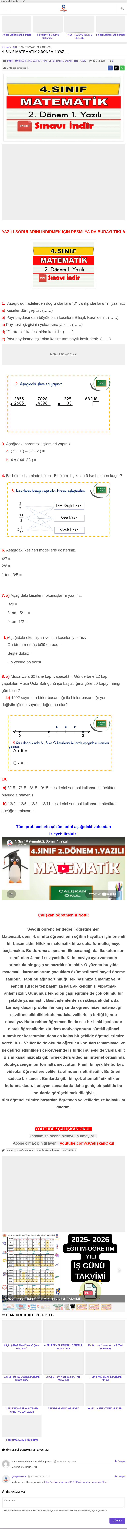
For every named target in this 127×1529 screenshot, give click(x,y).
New (45, 61)
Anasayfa (5, 47)
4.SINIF (14, 47)
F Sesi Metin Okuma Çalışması (16, 36)
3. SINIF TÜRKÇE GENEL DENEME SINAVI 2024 (22, 1378)
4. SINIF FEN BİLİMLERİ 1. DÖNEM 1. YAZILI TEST (63, 1347)
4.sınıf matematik (25, 1150)
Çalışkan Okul (19, 1476)
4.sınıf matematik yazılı (48, 1150)
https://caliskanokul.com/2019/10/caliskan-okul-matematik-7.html (75, 1482)
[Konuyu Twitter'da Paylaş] (116, 68)
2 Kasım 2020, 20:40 (66, 1461)
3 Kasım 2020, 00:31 (40, 1476)
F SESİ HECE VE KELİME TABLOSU (48, 36)
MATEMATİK (20, 61)
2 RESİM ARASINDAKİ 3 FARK (63, 1408)
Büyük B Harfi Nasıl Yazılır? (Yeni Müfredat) (63, 1378)
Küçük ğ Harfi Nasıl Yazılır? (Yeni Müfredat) (21, 1347)
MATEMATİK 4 (69, 1150)
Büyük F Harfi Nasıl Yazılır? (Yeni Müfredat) (110, 36)
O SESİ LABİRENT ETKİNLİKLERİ (105, 1408)
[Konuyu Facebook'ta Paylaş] (110, 68)
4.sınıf (10, 1150)
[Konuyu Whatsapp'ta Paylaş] (122, 68)
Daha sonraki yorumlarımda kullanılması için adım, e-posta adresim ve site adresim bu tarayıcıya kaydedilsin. (55, 1510)
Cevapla (121, 1461)
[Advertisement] (63, 182)
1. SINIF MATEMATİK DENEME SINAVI (105, 1378)
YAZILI (83, 61)
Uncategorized (56, 61)
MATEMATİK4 (34, 61)
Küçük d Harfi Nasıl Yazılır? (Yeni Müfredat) (105, 1347)
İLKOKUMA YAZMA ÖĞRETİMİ (22, 1440)
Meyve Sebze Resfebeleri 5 (23, 1299)
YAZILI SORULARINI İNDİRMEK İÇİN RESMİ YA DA (63, 231)
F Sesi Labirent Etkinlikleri (79, 34)
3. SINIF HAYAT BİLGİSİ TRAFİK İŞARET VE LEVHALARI (21, 1410)
